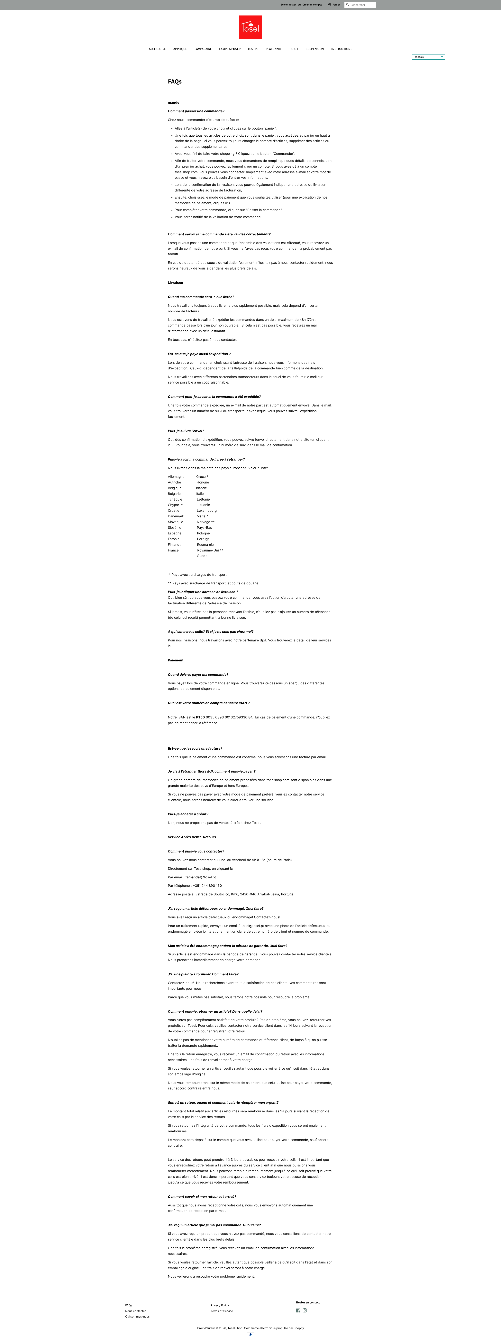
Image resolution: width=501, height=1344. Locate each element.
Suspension (315, 49)
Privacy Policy (220, 1305)
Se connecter (288, 5)
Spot (294, 49)
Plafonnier (274, 49)
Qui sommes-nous (137, 1316)
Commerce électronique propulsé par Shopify (274, 1328)
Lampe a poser (230, 49)
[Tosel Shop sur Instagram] (305, 1311)
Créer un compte (312, 5)
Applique (180, 49)
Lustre (253, 49)
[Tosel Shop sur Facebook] (298, 1311)
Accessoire (157, 49)
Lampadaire (203, 49)
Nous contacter (135, 1311)
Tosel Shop (235, 1328)
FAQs (128, 1305)
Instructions (341, 49)
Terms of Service (222, 1311)
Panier (336, 5)
